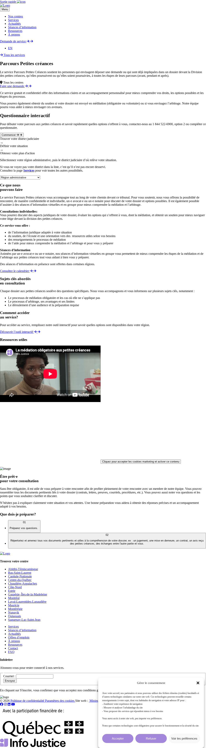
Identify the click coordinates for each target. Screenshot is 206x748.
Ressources (15, 31)
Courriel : (9, 676)
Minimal (94, 700)
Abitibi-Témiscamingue (23, 569)
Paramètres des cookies (60, 700)
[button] (198, 683)
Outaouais (14, 616)
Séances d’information (22, 27)
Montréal (14, 598)
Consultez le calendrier (15, 271)
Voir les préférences (184, 738)
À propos (14, 34)
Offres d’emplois (18, 637)
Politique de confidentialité (27, 700)
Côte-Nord (15, 587)
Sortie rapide (8, 1)
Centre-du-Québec (20, 580)
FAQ (11, 652)
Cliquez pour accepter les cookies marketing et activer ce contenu (140, 461)
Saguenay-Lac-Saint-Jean (24, 619)
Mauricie (13, 605)
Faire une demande (12, 86)
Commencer (9, 134)
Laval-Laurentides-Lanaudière (27, 601)
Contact (13, 648)
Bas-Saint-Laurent (19, 572)
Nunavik (13, 612)
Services (13, 20)
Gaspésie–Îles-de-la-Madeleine (27, 594)
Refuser (151, 738)
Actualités (14, 23)
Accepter (118, 738)
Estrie (11, 590)
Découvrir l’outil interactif (17, 332)
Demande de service (13, 41)
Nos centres (15, 16)
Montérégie (15, 609)
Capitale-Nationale (20, 576)
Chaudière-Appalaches (22, 583)
